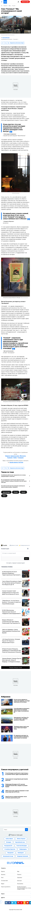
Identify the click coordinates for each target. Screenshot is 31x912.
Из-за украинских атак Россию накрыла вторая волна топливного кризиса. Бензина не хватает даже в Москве (13, 481)
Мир (10, 5)
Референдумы (23, 849)
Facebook (9, 457)
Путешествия (4, 880)
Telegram (7, 456)
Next (2, 877)
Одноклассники (14, 456)
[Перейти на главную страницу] (5, 2)
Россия (13, 5)
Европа (3, 871)
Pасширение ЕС (8, 845)
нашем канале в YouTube (16, 462)
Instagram (21, 457)
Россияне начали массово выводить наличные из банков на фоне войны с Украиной (13, 486)
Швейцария (21, 852)
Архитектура (6, 492)
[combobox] (15, 829)
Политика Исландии (22, 845)
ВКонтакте (23, 456)
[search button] (26, 829)
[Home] (1, 5)
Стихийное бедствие (9, 849)
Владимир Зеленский (22, 856)
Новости (5, 5)
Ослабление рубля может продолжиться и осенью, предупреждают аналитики (13, 475)
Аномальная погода (8, 856)
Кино (4, 495)
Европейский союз (20, 842)
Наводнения (10, 852)
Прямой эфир (25, 1)
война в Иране (9, 838)
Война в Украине (21, 838)
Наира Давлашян (6, 37)
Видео (2, 883)
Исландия (8, 842)
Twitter (15, 457)
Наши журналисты (5, 886)
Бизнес (23, 492)
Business (3, 874)
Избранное (5, 697)
